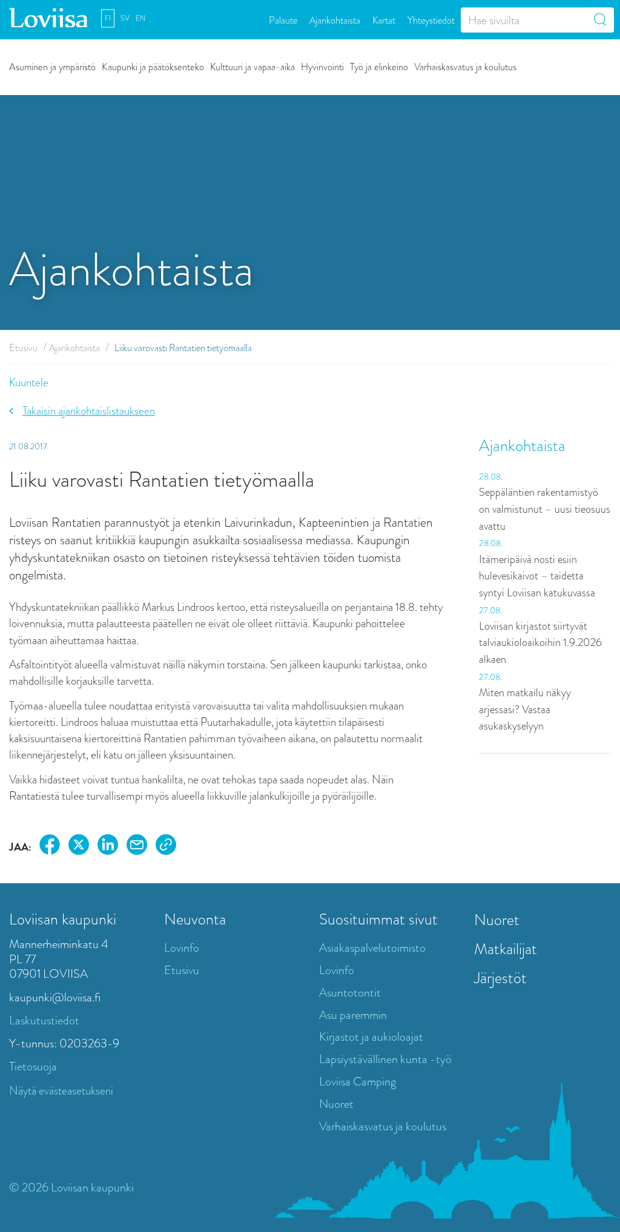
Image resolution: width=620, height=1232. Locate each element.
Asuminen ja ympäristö (52, 66)
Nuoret (336, 1104)
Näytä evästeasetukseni (61, 1090)
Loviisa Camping (357, 1081)
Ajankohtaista (334, 20)
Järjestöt (500, 977)
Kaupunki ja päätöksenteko (153, 66)
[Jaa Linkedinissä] (107, 846)
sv (125, 18)
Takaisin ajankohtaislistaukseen (88, 411)
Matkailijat (505, 948)
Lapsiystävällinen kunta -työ (385, 1059)
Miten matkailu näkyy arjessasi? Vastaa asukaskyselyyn (525, 709)
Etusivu (23, 348)
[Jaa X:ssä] (78, 846)
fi (108, 18)
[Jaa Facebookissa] (49, 846)
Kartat (383, 20)
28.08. (491, 476)
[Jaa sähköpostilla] (136, 846)
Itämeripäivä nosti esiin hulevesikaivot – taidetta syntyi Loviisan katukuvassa (537, 576)
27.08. (490, 610)
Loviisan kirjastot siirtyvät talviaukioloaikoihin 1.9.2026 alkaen (540, 642)
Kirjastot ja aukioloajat (371, 1037)
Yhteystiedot (431, 20)
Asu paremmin (353, 1015)
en (140, 18)
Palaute (283, 20)
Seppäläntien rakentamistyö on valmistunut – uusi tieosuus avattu (544, 508)
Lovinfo (181, 948)
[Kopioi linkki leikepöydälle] (165, 846)
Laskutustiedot (44, 1020)
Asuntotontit (350, 992)
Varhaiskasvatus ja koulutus (465, 66)
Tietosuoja (33, 1066)
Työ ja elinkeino (379, 66)
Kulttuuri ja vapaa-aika (252, 66)
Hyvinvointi (322, 66)
